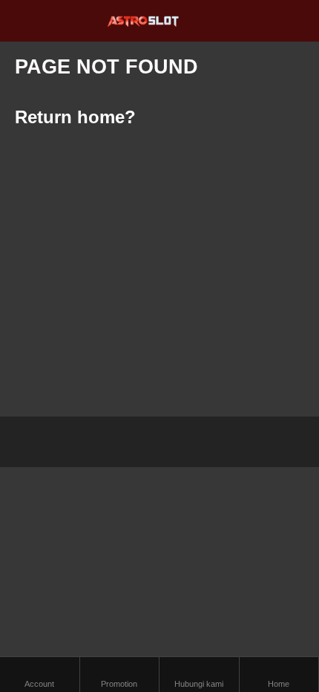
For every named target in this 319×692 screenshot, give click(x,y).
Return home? (75, 117)
